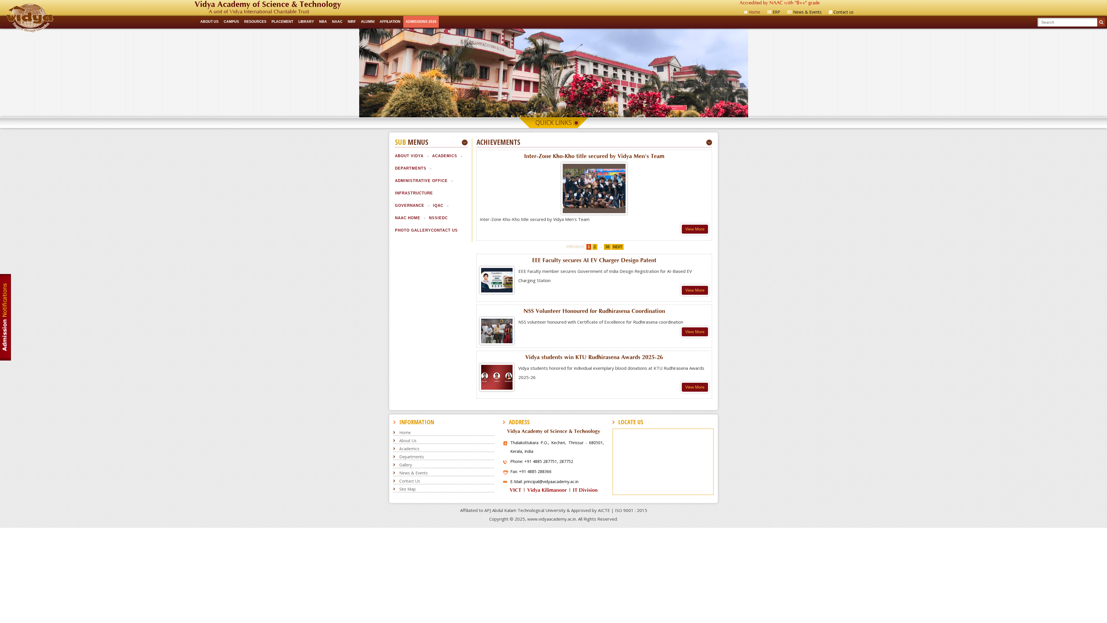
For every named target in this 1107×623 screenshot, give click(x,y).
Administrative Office (421, 181)
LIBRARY (306, 22)
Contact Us (444, 230)
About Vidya (409, 156)
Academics (444, 156)
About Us (408, 440)
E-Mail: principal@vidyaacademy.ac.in (544, 481)
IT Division (585, 490)
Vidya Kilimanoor (547, 490)
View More (695, 229)
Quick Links (553, 123)
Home (405, 432)
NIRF (352, 22)
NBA (323, 22)
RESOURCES (255, 22)
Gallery (405, 465)
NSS (433, 218)
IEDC (443, 218)
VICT (515, 490)
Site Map (407, 489)
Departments (410, 168)
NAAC (337, 22)
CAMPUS (231, 22)
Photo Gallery (413, 230)
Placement (282, 22)
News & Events (413, 473)
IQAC (438, 205)
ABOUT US (209, 22)
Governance (409, 205)
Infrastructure (414, 193)
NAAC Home (407, 218)
